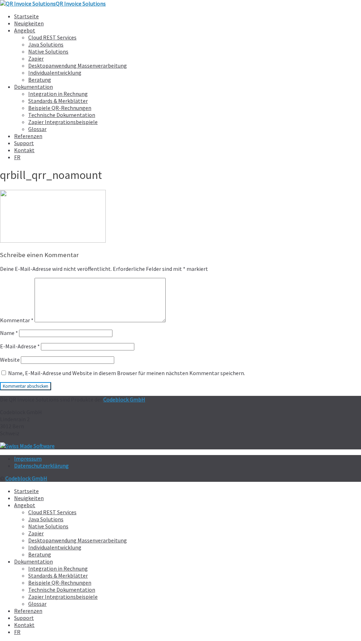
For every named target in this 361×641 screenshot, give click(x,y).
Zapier (36, 58)
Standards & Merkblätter (58, 100)
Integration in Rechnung (58, 93)
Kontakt (24, 150)
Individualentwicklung (54, 72)
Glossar (37, 128)
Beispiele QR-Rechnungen (59, 107)
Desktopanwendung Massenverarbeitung (77, 65)
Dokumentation (33, 86)
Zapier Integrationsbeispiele (63, 121)
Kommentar (16, 320)
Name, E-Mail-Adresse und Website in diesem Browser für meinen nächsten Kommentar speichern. (126, 372)
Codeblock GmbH (124, 399)
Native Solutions (48, 51)
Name (9, 332)
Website (10, 359)
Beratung (39, 79)
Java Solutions (45, 44)
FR (17, 157)
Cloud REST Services (52, 37)
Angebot (24, 30)
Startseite (26, 16)
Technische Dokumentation (61, 114)
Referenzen (28, 135)
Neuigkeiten (29, 23)
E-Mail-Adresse (20, 346)
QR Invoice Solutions (81, 3)
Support (24, 143)
